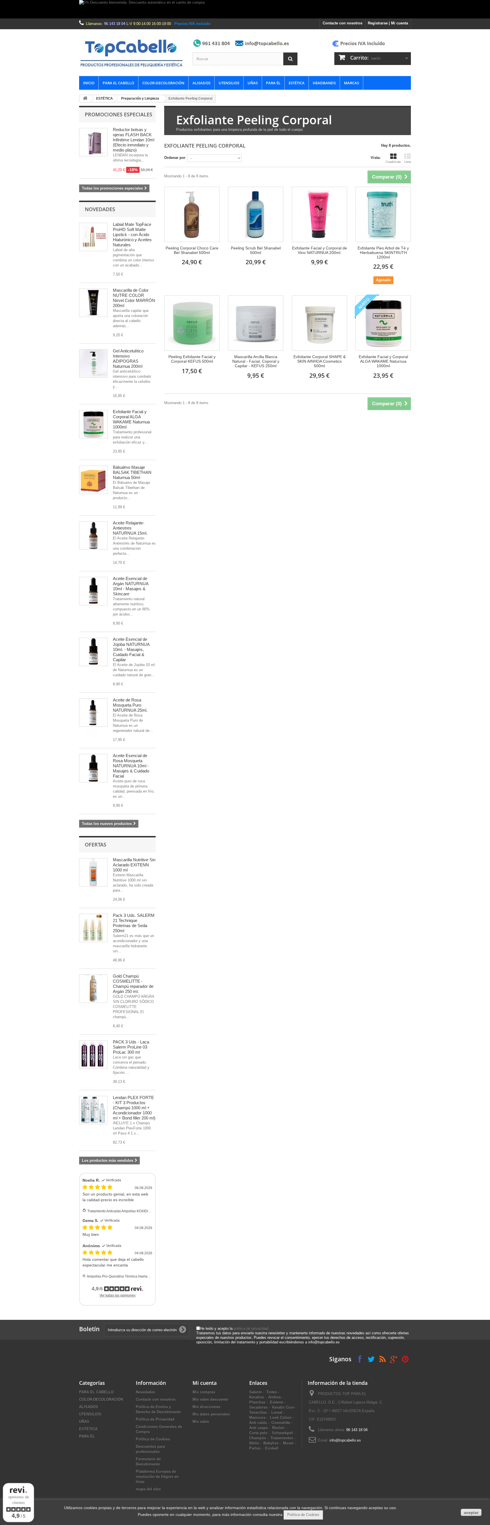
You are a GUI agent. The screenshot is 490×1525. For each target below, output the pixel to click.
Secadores (258, 1407)
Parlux (255, 1448)
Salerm (255, 1392)
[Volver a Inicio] (85, 98)
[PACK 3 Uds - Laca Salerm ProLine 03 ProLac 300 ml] (93, 1054)
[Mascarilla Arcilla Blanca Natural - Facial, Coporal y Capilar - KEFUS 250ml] (255, 323)
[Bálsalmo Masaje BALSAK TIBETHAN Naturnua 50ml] (93, 480)
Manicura (257, 1417)
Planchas (257, 1402)
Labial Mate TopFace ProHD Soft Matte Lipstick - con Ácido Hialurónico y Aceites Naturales (132, 234)
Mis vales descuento (210, 1399)
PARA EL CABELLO (118, 82)
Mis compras (204, 1392)
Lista (407, 161)
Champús (257, 1438)
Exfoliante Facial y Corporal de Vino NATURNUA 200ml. (319, 250)
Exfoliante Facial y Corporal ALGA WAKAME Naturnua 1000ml (131, 419)
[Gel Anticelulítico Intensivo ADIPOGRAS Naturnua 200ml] (93, 363)
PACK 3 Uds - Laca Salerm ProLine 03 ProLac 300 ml (131, 1047)
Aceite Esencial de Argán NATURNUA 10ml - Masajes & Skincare (130, 586)
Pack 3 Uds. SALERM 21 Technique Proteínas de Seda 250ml (134, 923)
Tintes (271, 1392)
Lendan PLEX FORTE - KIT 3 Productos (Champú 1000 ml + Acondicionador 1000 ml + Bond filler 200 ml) (134, 1107)
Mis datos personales (211, 1414)
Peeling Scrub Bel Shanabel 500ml (256, 250)
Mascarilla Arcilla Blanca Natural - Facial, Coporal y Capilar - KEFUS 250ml (255, 361)
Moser (288, 1443)
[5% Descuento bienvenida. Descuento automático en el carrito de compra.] (245, 9)
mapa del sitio (148, 1489)
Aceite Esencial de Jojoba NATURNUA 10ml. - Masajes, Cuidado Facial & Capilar (131, 649)
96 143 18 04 (114, 24)
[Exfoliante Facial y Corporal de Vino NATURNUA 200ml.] (319, 214)
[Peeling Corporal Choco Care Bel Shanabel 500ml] (192, 214)
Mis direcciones (206, 1407)
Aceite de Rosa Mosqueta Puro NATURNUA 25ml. (130, 705)
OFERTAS (95, 844)
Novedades (100, 209)
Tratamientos (282, 1438)
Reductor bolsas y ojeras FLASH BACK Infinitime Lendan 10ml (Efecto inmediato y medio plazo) (133, 139)
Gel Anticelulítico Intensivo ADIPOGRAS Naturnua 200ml (128, 358)
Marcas (351, 82)
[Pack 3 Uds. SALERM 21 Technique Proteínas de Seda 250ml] (93, 928)
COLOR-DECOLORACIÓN (163, 82)
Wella (254, 1443)
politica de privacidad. (251, 1328)
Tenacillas (258, 1412)
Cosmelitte (280, 1423)
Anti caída (258, 1423)
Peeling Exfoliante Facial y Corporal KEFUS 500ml (192, 359)
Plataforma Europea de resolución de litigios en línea (157, 1476)
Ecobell (271, 1448)
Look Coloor (281, 1417)
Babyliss (270, 1443)
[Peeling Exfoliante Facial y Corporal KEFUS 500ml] (192, 323)
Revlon (278, 1428)
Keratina (256, 1397)
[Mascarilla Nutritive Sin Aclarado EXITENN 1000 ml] (93, 872)
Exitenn (276, 1402)
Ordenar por (174, 158)
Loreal (276, 1412)
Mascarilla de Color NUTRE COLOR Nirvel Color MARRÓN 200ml (134, 298)
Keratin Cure (283, 1407)
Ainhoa (274, 1397)
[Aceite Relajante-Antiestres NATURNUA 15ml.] (93, 535)
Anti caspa (258, 1428)
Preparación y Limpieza (140, 98)
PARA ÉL (273, 82)
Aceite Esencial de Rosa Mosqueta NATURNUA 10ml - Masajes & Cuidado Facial (131, 765)
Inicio (88, 82)
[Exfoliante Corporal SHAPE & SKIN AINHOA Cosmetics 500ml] (319, 323)
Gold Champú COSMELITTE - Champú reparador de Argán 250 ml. (133, 984)
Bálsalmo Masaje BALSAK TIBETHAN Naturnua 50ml (132, 472)
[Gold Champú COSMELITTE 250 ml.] (93, 988)
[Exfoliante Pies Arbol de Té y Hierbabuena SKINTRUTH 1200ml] (383, 214)
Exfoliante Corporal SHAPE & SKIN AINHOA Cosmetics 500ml (319, 361)
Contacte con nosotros (342, 23)
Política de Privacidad (155, 1419)
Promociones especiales (118, 114)
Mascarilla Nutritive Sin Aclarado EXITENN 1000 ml (134, 864)
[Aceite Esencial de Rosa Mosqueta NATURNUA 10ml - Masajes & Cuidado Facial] (93, 768)
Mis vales (201, 1421)
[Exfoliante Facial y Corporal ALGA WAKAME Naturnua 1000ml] (93, 424)
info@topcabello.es (345, 1440)
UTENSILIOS (229, 82)
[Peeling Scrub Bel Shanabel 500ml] (255, 214)
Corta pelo (258, 1433)
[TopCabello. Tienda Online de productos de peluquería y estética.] (131, 52)
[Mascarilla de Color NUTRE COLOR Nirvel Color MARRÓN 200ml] (93, 303)
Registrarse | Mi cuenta (388, 23)
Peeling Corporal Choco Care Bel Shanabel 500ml (192, 250)
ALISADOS (201, 82)
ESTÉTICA (297, 82)
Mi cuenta (205, 1382)
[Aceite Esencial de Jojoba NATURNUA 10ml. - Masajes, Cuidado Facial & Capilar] (93, 652)
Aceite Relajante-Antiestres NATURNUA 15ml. (130, 527)
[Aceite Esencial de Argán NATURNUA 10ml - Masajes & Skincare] (93, 591)
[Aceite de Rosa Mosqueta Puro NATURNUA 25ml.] (93, 712)
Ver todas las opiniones (118, 1295)
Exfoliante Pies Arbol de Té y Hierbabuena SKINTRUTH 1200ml (383, 252)
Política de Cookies (153, 1439)
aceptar (471, 1512)
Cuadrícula (393, 161)
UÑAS (253, 82)
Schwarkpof (282, 1433)
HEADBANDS (324, 82)
